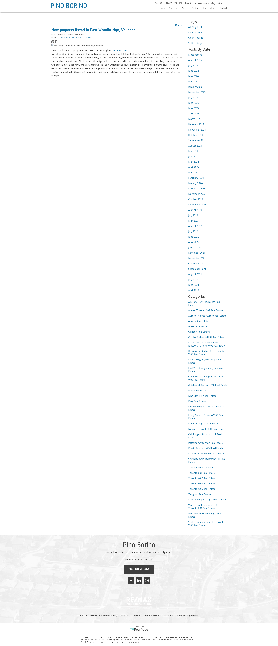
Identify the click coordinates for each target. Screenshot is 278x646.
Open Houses (195, 37)
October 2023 (195, 199)
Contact (223, 8)
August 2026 (195, 60)
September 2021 (197, 268)
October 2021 (195, 263)
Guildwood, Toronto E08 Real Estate (207, 385)
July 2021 (193, 279)
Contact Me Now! (139, 569)
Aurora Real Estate (198, 321)
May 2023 (193, 220)
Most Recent (195, 54)
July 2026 (193, 65)
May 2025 (193, 108)
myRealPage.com (139, 630)
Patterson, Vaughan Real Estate (205, 442)
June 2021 (193, 284)
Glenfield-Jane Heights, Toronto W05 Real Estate (205, 378)
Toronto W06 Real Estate (201, 488)
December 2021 (196, 252)
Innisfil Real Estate (198, 390)
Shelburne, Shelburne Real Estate (206, 453)
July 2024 (193, 151)
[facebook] (131, 580)
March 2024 (194, 172)
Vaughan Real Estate (199, 494)
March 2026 (194, 81)
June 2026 (193, 70)
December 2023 (196, 188)
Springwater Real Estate (201, 467)
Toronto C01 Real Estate (201, 472)
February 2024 (196, 177)
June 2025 (193, 102)
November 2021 (197, 258)
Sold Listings (195, 43)
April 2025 (193, 113)
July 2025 (193, 97)
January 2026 (195, 86)
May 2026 (193, 76)
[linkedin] (139, 580)
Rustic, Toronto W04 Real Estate (205, 448)
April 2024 (193, 167)
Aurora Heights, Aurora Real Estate (207, 315)
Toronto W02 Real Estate (201, 478)
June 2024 (193, 156)
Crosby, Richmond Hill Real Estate (206, 337)
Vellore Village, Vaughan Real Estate (207, 499)
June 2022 (193, 236)
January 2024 (195, 183)
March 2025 (194, 119)
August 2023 (195, 210)
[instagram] (147, 580)
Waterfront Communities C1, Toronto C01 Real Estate (203, 506)
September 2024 (197, 140)
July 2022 (193, 231)
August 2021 (195, 274)
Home (162, 8)
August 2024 (195, 145)
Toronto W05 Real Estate (201, 483)
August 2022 (195, 226)
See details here (119, 50)
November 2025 (197, 92)
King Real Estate (197, 401)
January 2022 (195, 247)
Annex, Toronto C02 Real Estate (205, 310)
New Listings (195, 32)
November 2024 (197, 129)
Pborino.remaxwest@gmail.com (183, 615)
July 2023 (193, 215)
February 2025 (196, 124)
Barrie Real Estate (198, 326)
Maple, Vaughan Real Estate (203, 423)
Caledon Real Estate (199, 331)
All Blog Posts (195, 27)
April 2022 (193, 242)
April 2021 (193, 290)
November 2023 (197, 193)
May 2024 (193, 161)
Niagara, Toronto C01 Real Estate (206, 429)
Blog (204, 8)
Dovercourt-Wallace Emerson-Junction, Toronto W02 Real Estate (207, 344)
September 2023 (197, 204)
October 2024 (195, 135)
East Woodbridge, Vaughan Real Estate (76, 37)
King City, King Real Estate (202, 395)
